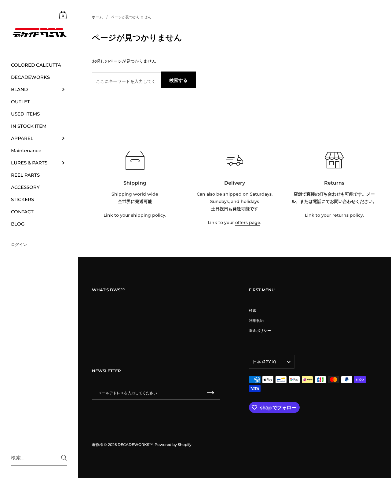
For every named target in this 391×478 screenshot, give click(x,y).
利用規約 (256, 320)
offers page (247, 222)
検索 (252, 310)
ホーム (97, 17)
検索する (178, 80)
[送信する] (64, 457)
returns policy (347, 215)
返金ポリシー (260, 330)
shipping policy (148, 215)
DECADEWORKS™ (135, 444)
